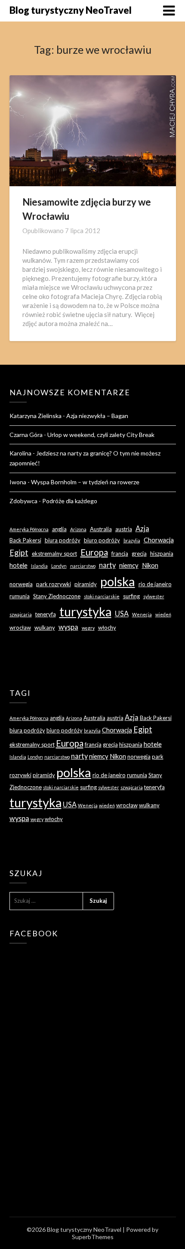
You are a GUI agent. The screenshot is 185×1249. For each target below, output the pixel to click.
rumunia (19, 596)
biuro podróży (102, 540)
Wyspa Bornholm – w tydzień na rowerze (85, 482)
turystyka (85, 611)
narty (107, 565)
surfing (131, 596)
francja (119, 553)
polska (117, 581)
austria (123, 529)
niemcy (129, 565)
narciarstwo (83, 566)
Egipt (18, 552)
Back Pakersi (25, 540)
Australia (101, 529)
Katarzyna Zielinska (35, 415)
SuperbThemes (93, 1236)
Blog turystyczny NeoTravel (70, 10)
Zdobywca (23, 501)
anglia (59, 529)
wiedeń (163, 614)
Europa (94, 552)
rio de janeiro (155, 584)
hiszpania (161, 553)
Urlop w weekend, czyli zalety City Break (100, 434)
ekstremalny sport (54, 553)
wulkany (44, 627)
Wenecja (142, 614)
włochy (107, 627)
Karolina (20, 453)
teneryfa (45, 614)
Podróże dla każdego (69, 501)
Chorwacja (159, 540)
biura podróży (62, 540)
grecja (139, 553)
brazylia (131, 540)
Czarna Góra (26, 434)
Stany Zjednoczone (56, 596)
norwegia (21, 584)
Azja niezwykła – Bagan (97, 415)
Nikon (150, 565)
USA (122, 613)
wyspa (68, 627)
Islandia (39, 566)
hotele (18, 565)
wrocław (20, 627)
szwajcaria (20, 614)
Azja (142, 528)
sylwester (153, 596)
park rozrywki (53, 584)
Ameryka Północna (29, 529)
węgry (88, 628)
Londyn (59, 566)
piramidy (85, 584)
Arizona (78, 529)
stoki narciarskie (102, 596)
